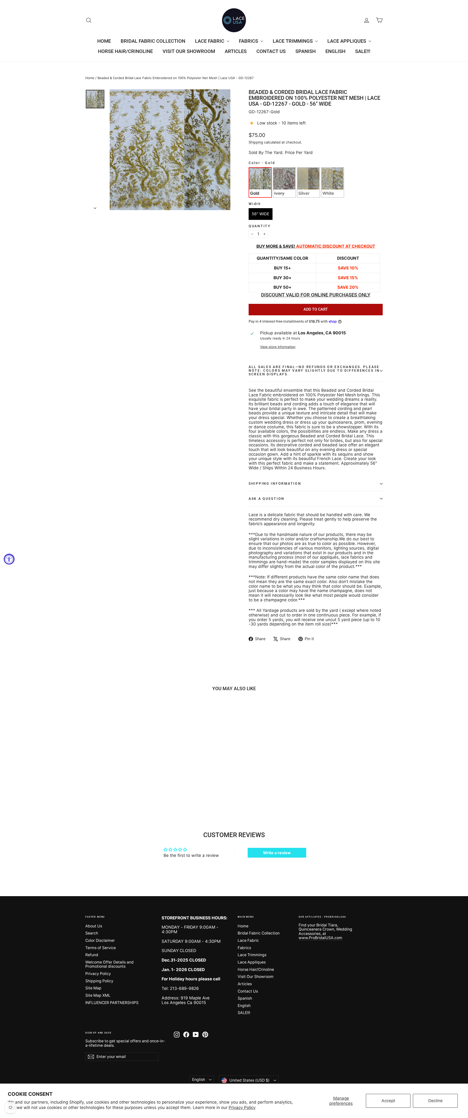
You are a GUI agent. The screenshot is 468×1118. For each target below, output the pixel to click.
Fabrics (249, 41)
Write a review (277, 852)
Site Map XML (97, 995)
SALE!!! (362, 51)
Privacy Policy (242, 1107)
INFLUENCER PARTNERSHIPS (111, 1002)
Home (104, 41)
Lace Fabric (210, 41)
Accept (388, 1100)
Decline (435, 1100)
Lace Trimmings (293, 41)
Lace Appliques (347, 41)
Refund (91, 955)
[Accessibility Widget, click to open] (9, 559)
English (335, 51)
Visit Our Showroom (189, 51)
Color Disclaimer (100, 940)
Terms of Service (100, 947)
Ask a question (266, 499)
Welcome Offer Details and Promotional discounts (109, 964)
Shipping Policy (99, 981)
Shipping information (275, 483)
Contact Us (271, 51)
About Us (93, 926)
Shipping (256, 142)
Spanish (305, 51)
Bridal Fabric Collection (153, 41)
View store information (277, 347)
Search (91, 933)
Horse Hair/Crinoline (125, 51)
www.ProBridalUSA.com (320, 937)
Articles (236, 51)
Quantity (260, 226)
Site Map (93, 988)
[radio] (260, 182)
